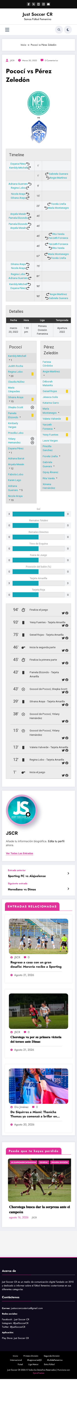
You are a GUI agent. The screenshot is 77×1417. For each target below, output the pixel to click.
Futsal (20, 1407)
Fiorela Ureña (58, 203)
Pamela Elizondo (18, 217)
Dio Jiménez (21, 1107)
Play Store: (7, 1381)
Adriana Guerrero (18, 183)
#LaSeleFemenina (54, 1402)
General (67, 1162)
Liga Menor (33, 1407)
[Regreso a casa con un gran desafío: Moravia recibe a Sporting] (38, 936)
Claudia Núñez (16, 381)
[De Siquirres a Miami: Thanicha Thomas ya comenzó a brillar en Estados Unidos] (38, 1085)
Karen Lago (14, 480)
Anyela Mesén (18, 213)
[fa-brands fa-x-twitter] (33, 4)
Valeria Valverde (52, 418)
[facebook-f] (28, 4)
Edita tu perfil (56, 841)
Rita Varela (58, 234)
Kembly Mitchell (18, 167)
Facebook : (7, 1362)
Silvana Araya (18, 197)
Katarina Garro (51, 402)
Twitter (5, 1370)
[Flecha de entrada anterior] (68, 873)
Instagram (7, 1366)
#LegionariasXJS (34, 1402)
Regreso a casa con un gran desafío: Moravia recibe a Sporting (36, 964)
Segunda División (52, 1398)
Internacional (16, 1402)
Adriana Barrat (16, 458)
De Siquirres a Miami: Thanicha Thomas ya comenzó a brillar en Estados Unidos (33, 1114)
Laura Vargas (50, 440)
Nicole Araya (18, 193)
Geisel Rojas (50, 391)
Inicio (15, 1398)
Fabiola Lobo (15, 474)
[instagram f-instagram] (43, 4)
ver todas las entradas (19, 853)
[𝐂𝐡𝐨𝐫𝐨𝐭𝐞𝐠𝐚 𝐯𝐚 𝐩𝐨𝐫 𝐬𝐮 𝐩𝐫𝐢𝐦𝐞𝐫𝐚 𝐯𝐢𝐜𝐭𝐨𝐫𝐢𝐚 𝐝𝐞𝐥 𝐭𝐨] (38, 1011)
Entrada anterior (17, 870)
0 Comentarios (51, 60)
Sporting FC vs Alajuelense (27, 876)
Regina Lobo (18, 187)
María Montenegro (58, 207)
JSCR (12, 60)
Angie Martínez (58, 177)
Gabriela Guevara (58, 173)
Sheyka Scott (15, 407)
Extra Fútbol (49, 1407)
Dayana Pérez (18, 163)
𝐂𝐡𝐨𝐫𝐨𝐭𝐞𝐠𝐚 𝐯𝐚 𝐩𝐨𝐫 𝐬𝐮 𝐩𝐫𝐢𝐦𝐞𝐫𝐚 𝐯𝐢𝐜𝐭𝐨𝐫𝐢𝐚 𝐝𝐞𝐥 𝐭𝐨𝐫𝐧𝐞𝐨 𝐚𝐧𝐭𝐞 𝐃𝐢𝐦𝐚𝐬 (35, 1039)
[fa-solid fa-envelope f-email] (48, 4)
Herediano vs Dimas (22, 889)
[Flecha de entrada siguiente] (68, 888)
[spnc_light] (68, 30)
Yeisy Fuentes (50, 434)
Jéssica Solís (50, 397)
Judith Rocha (15, 366)
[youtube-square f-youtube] (38, 4)
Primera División (30, 1398)
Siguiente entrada (17, 883)
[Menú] (7, 30)
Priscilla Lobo (15, 432)
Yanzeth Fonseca (58, 237)
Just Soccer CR (38, 14)
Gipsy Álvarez (50, 472)
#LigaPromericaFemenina (47, 1162)
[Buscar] (59, 30)
